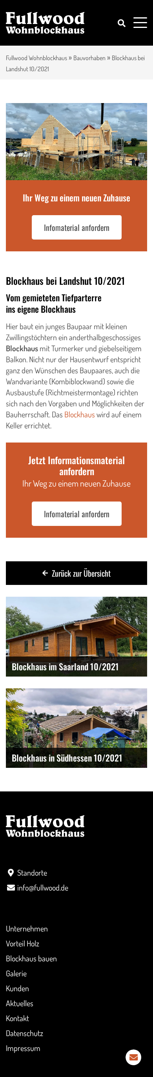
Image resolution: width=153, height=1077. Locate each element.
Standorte (32, 872)
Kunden (17, 988)
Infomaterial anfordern (76, 227)
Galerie (16, 973)
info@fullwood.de (42, 887)
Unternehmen (27, 928)
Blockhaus (79, 414)
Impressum (23, 1048)
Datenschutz (24, 1033)
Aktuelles (19, 1003)
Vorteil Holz (22, 943)
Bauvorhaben (89, 58)
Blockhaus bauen (31, 958)
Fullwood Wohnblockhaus (36, 58)
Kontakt (17, 1018)
